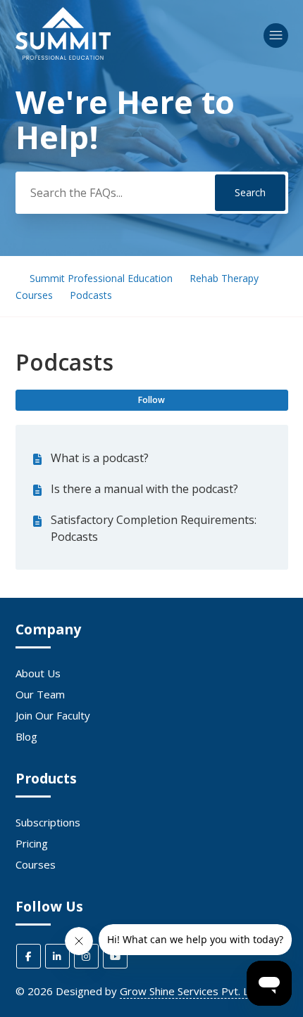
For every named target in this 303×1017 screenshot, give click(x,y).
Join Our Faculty (53, 715)
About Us (38, 673)
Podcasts (91, 295)
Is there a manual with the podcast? (144, 489)
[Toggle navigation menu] (276, 35)
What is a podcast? (100, 458)
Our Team (40, 694)
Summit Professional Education (101, 278)
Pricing (32, 843)
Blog (26, 736)
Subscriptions (48, 822)
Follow (151, 400)
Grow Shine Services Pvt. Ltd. (190, 991)
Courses (36, 864)
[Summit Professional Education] (63, 56)
